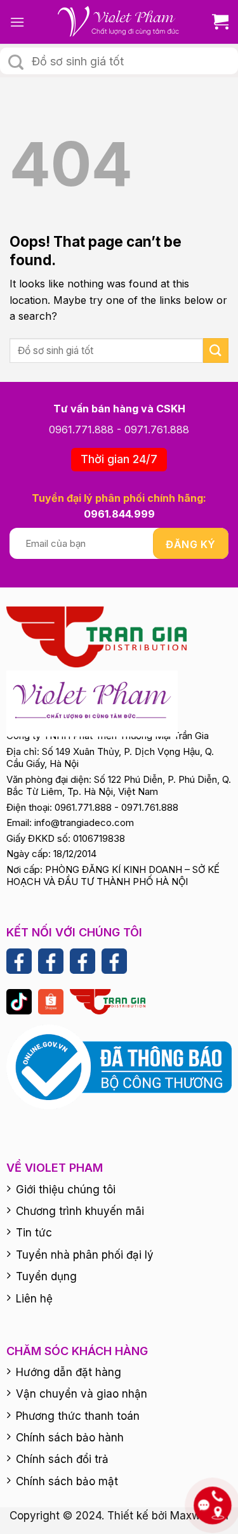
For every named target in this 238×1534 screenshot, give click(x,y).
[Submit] (16, 62)
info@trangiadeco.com (84, 822)
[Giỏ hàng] (215, 22)
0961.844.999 (119, 514)
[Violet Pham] (119, 21)
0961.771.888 (81, 429)
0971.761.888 (156, 429)
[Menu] (17, 21)
